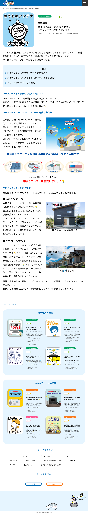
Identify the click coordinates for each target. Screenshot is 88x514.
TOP (3, 8)
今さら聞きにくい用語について (32, 344)
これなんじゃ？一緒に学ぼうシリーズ (33, 338)
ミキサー (68, 456)
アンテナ (41, 34)
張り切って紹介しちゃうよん (70, 409)
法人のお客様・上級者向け (69, 410)
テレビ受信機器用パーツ (69, 338)
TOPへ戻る (33, 484)
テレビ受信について (57, 34)
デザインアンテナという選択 (21, 83)
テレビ (48, 34)
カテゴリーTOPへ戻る (10, 304)
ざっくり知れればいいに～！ (32, 340)
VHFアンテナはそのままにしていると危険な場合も (31, 78)
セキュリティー (29, 410)
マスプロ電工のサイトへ (54, 484)
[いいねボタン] (68, 16)
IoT (27, 433)
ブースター (13, 460)
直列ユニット (30, 460)
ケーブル (73, 337)
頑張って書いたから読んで (69, 412)
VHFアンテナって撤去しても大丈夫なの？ (27, 73)
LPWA (31, 433)
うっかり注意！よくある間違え (32, 365)
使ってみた (77, 407)
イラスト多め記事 (68, 337)
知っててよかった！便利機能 (32, 412)
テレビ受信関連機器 (10, 8)
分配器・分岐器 (67, 341)
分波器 (76, 340)
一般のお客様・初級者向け (71, 34)
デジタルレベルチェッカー (47, 456)
